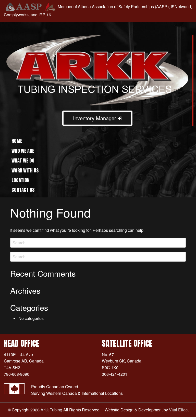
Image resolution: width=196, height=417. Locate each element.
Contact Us (23, 189)
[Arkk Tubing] (97, 70)
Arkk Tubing (51, 410)
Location (20, 180)
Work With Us (25, 170)
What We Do (22, 160)
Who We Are (22, 150)
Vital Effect (179, 410)
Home (16, 140)
